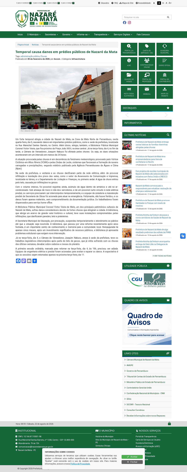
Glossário (105, 3)
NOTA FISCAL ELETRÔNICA (129, 95)
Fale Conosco (143, 34)
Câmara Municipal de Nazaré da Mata (142, 360)
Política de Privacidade (145, 456)
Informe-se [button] (82, 34)
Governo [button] (66, 34)
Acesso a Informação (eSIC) (148, 446)
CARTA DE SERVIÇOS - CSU (147, 52)
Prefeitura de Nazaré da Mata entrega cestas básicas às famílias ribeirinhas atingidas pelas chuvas (152, 144)
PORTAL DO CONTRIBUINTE (165, 80)
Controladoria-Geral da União (139, 388)
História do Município (104, 436)
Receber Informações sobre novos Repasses (145, 416)
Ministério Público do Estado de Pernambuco (145, 382)
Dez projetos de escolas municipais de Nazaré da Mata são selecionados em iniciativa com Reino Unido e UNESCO (152, 174)
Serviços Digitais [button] (122, 34)
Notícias (35, 45)
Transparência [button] (100, 34)
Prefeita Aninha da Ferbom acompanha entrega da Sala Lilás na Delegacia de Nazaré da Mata (153, 244)
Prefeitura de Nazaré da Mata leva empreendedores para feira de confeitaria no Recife (150, 159)
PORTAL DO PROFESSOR (147, 80)
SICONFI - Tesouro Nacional (138, 404)
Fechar (133, 462)
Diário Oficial (141, 450)
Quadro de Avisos (143, 453)
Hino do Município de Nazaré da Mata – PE (112, 441)
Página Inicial (23, 45)
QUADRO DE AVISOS (129, 80)
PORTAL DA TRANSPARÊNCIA (129, 52)
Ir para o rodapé (67, 3)
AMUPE (129, 365)
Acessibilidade (144, 3)
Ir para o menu (39, 3)
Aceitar (133, 457)
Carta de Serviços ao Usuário (148, 440)
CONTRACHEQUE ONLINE (146, 66)
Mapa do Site (127, 3)
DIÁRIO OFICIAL (165, 65)
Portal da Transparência (146, 436)
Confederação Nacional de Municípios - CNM (145, 393)
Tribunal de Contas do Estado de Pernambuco (146, 376)
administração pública (30, 56)
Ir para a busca (53, 3)
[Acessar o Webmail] (166, 424)
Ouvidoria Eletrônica (144, 443)
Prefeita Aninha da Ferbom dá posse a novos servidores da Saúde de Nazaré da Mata (153, 218)
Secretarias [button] (50, 34)
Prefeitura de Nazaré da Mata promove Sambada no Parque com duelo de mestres (153, 203)
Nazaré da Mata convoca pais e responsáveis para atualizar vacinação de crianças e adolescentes (153, 188)
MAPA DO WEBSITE (164, 95)
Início (20, 34)
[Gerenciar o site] (169, 424)
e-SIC (129, 65)
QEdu (128, 399)
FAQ (116, 3)
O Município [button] (33, 34)
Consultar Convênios (135, 410)
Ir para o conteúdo (23, 3)
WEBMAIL (147, 94)
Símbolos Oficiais (103, 446)
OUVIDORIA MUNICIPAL (164, 52)
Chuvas (43, 56)
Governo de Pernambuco (137, 371)
